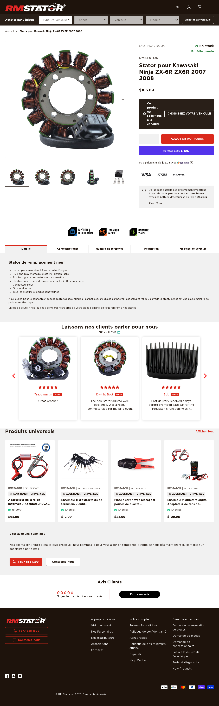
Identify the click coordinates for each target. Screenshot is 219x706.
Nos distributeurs (102, 637)
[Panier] (199, 7)
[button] (176, 163)
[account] (189, 7)
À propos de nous (103, 619)
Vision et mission (102, 625)
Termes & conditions (143, 625)
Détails (26, 249)
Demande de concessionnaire (183, 644)
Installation (151, 249)
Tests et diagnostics (185, 662)
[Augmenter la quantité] (155, 139)
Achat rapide (138, 637)
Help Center (138, 660)
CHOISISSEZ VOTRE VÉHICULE (189, 113)
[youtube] (20, 676)
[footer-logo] (26, 620)
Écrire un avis (139, 594)
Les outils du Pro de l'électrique (185, 654)
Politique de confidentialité (148, 631)
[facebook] (7, 676)
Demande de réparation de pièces (188, 627)
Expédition (137, 654)
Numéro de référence (109, 249)
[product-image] (30, 463)
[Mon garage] (178, 7)
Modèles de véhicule (193, 249)
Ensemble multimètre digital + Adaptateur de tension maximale (188, 504)
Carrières (97, 650)
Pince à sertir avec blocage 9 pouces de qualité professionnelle (134, 504)
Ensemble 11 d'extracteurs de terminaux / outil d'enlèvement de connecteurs (82, 504)
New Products (182, 668)
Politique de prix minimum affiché (148, 646)
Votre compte (139, 619)
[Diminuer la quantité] (143, 139)
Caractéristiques (68, 249)
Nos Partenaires (102, 631)
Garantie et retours (185, 619)
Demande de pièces (186, 635)
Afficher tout (205, 431)
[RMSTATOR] (35, 7)
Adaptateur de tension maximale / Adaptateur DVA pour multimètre (27, 504)
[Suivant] (123, 99)
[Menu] (211, 7)
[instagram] (13, 676)
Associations (99, 644)
